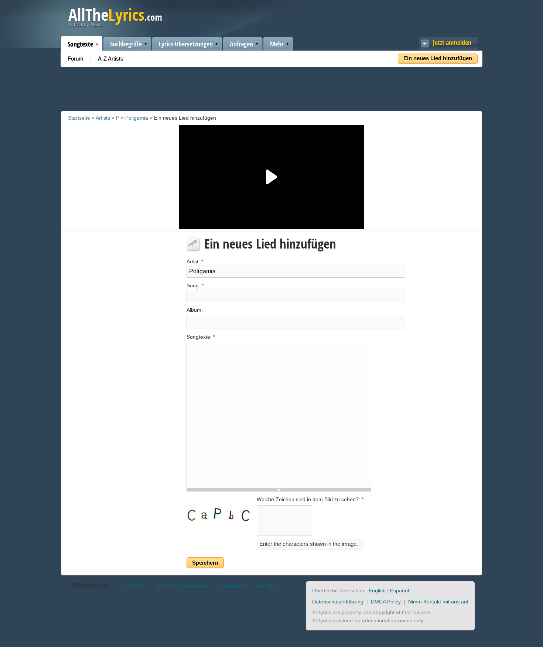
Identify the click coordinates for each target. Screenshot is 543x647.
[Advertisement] (271, 87)
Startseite (79, 118)
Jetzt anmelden (452, 42)
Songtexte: (201, 337)
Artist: (195, 261)
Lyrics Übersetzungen (186, 44)
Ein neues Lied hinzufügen (437, 58)
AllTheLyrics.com (91, 585)
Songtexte (80, 44)
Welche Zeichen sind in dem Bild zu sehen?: (310, 499)
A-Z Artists (110, 58)
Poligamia (136, 118)
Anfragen (241, 44)
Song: (195, 285)
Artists (103, 118)
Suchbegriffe (126, 44)
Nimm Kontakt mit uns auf (438, 602)
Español (399, 590)
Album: (195, 310)
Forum (75, 58)
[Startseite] (115, 25)
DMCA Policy (386, 602)
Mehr (277, 44)
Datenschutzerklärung (337, 602)
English (377, 590)
